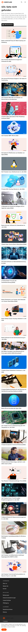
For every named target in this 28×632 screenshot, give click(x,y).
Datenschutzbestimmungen (9, 597)
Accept (4, 629)
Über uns (5, 583)
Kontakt (4, 588)
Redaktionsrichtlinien (7, 609)
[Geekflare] (6, 2)
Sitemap (5, 612)
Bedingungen (6, 595)
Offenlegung (6, 603)
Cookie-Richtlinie (7, 600)
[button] (25, 2)
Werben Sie (5, 586)
